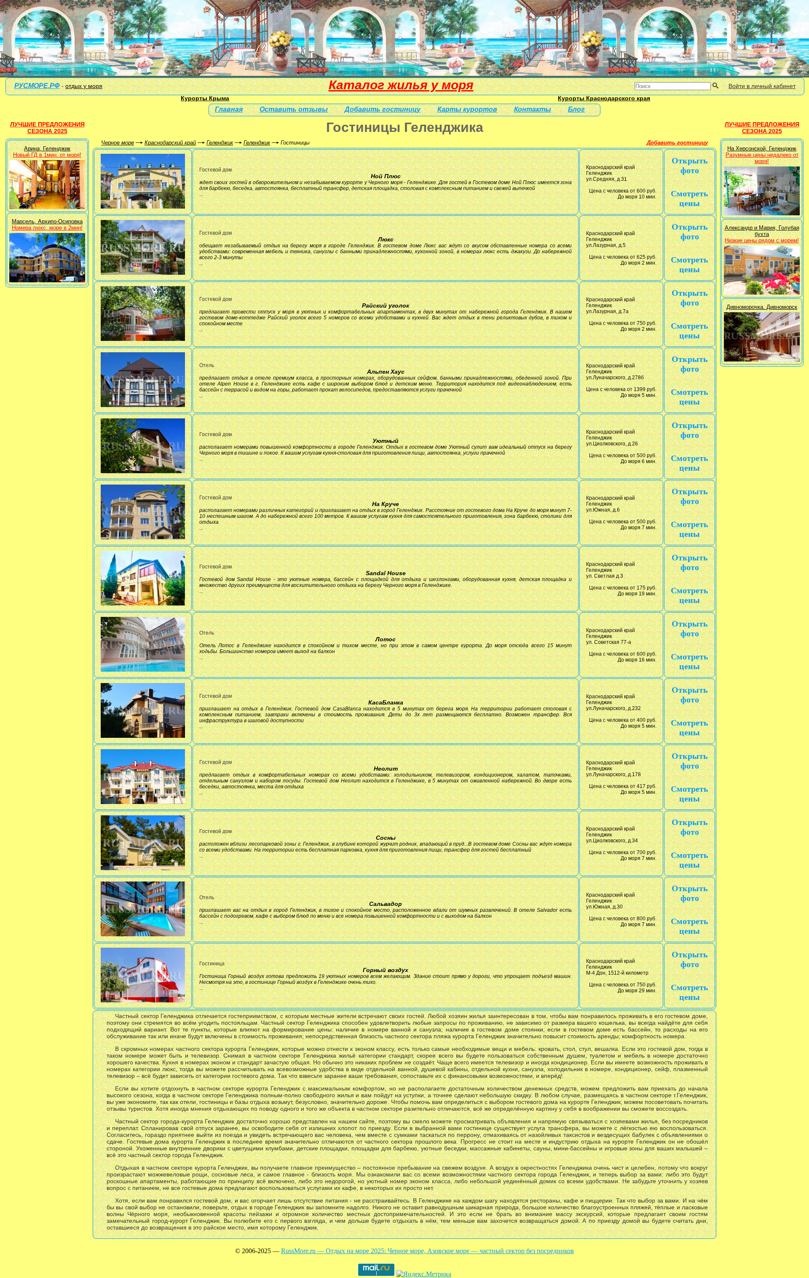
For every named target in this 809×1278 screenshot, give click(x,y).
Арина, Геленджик (47, 148)
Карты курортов (467, 109)
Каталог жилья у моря (401, 85)
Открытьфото (690, 165)
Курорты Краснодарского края (604, 98)
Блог (576, 109)
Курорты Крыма (205, 98)
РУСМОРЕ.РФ (37, 85)
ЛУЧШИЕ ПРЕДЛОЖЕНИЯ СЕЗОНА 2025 (47, 127)
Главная (229, 109)
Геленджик (219, 142)
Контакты (532, 109)
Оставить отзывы (294, 109)
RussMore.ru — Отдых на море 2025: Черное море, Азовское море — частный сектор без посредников (427, 1250)
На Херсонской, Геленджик (761, 148)
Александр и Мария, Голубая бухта (762, 231)
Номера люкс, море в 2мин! (47, 228)
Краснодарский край (170, 142)
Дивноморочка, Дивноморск (761, 307)
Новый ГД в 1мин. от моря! (47, 155)
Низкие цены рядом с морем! (762, 240)
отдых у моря (83, 86)
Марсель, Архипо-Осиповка (47, 221)
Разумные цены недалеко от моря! (762, 158)
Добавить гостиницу (677, 142)
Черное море (117, 142)
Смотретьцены (689, 198)
